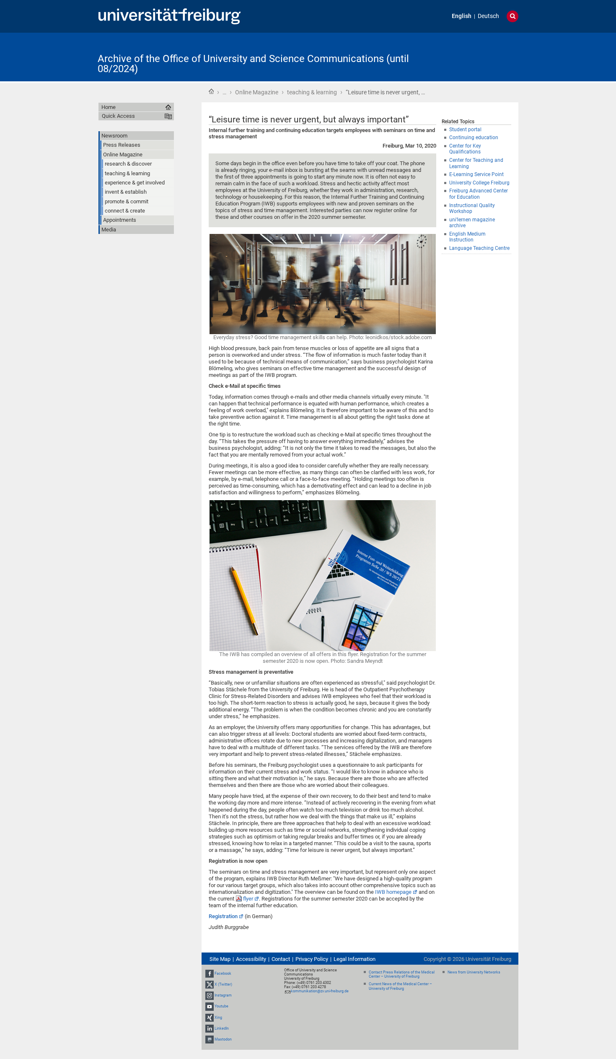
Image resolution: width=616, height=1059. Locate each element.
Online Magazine (256, 92)
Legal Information (354, 959)
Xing (218, 1017)
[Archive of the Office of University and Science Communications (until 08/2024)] (477, 56)
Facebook (223, 973)
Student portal (465, 129)
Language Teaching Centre (479, 248)
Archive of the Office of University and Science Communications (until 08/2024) (253, 64)
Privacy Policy (311, 959)
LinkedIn (222, 1028)
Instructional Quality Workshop (472, 208)
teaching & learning (312, 92)
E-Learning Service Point (476, 174)
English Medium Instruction (467, 237)
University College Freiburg (479, 183)
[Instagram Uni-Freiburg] (209, 995)
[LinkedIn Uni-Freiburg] (209, 1028)
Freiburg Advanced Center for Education (478, 194)
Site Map (220, 959)
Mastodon (223, 1039)
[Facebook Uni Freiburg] (209, 973)
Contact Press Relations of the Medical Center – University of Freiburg (402, 974)
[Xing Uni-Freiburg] (209, 1017)
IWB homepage (393, 892)
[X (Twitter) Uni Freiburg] (209, 984)
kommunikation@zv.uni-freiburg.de (320, 991)
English (461, 16)
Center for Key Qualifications (465, 149)
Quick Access (118, 116)
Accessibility (251, 959)
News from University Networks (474, 972)
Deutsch (488, 16)
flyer (248, 898)
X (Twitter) (223, 984)
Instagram (223, 995)
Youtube (221, 1006)
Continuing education (473, 137)
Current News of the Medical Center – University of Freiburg (400, 986)
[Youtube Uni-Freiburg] (209, 1006)
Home (211, 91)
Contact (281, 959)
